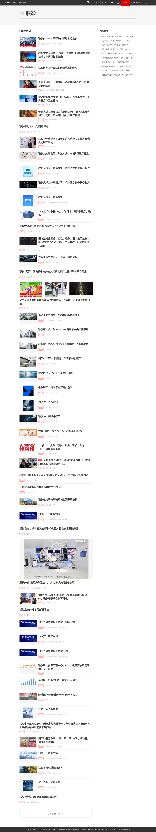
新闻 (22, 232)
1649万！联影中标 (48, 636)
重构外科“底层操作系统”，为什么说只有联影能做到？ (49, 582)
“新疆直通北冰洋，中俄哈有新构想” (115, 62)
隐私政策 (90, 829)
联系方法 (69, 829)
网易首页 (8, 3)
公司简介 (62, 829)
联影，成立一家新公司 (50, 197)
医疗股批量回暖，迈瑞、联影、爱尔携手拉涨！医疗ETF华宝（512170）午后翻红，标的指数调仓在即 (64, 242)
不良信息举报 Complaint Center (105, 829)
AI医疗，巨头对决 (48, 402)
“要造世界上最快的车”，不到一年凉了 (116, 49)
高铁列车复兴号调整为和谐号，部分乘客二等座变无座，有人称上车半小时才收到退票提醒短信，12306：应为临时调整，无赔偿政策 (119, 58)
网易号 (41, 44)
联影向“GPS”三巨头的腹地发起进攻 (57, 38)
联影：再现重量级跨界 (50, 767)
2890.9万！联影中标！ (50, 514)
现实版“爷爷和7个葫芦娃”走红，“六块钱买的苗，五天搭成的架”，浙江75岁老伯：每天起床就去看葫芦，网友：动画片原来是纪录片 (119, 53)
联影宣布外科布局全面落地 (34, 609)
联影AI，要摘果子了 (49, 416)
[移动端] (88, 2)
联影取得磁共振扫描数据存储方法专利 (40, 487)
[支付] (112, 2)
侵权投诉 (127, 829)
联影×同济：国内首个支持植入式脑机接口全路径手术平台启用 (53, 271)
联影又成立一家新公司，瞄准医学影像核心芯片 (64, 168)
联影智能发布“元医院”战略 (34, 126)
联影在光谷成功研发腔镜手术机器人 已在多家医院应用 (49, 528)
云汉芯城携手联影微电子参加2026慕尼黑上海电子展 (48, 226)
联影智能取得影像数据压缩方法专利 (39, 796)
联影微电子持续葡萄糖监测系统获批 (57, 499)
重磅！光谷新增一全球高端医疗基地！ (59, 314)
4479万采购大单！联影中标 (53, 651)
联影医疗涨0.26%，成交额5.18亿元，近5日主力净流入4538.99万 (54, 475)
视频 (40, 468)
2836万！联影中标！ (49, 753)
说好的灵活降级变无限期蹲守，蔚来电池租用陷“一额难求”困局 (119, 66)
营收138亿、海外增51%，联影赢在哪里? (60, 431)
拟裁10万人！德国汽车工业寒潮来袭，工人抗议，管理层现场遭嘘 (119, 71)
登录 (125, 3)
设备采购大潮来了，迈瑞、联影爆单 (57, 257)
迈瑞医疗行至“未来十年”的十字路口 (57, 680)
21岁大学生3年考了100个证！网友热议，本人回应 (119, 41)
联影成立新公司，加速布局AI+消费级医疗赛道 (63, 153)
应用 (14, 3)
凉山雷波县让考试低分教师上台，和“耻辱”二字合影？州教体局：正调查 (119, 36)
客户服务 (83, 829)
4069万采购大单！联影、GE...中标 (56, 622)
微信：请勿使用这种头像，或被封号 (115, 45)
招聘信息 (76, 829)
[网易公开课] (96, 2)
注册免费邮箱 (135, 3)
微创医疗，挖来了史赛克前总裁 (55, 373)
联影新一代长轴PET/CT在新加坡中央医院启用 (63, 329)
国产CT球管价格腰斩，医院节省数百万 (59, 358)
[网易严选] (104, 2)
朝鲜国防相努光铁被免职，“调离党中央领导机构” (119, 75)
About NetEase (53, 829)
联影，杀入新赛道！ (49, 709)
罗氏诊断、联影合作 (49, 782)
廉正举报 (120, 829)
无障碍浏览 (22, 3)
